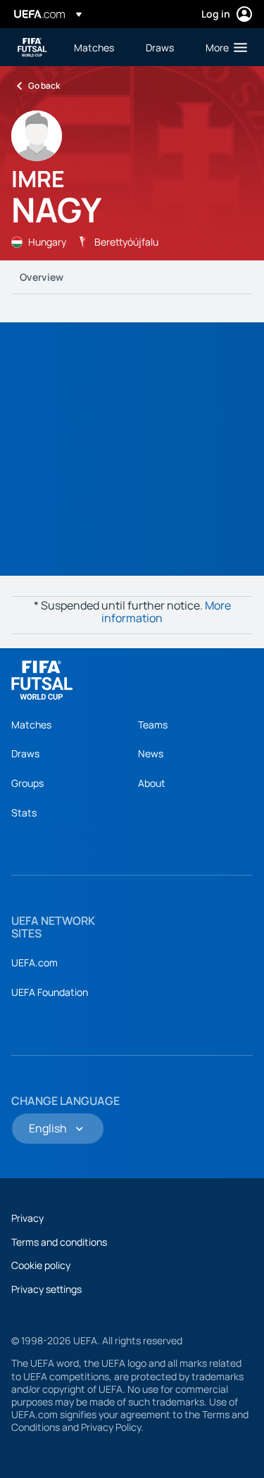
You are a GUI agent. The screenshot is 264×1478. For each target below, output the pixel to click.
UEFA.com (34, 962)
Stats (24, 812)
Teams (153, 724)
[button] (223, 47)
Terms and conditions (59, 1242)
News (150, 753)
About (151, 783)
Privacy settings (46, 1289)
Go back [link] (44, 85)
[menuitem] (98, 47)
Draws (25, 753)
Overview (41, 277)
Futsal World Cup (32, 47)
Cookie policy (40, 1265)
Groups (27, 783)
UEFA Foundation (49, 992)
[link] (94, 47)
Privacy (27, 1218)
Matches (31, 724)
